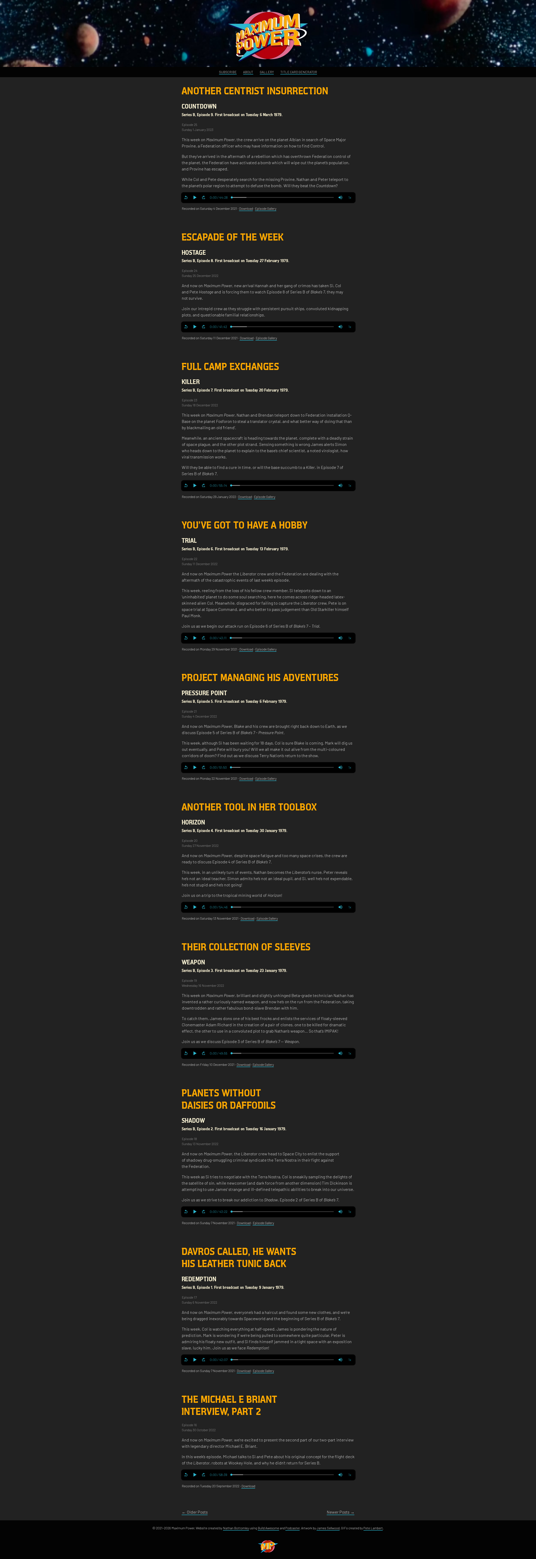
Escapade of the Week (233, 237)
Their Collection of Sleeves (246, 947)
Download (246, 208)
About (248, 72)
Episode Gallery (265, 208)
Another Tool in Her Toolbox (249, 807)
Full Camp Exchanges (230, 367)
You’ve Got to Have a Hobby (245, 525)
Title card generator (298, 72)
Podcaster (292, 1528)
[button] (186, 197)
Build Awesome (268, 1528)
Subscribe (228, 72)
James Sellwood (328, 1528)
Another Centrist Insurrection (255, 91)
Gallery (267, 72)
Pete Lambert (373, 1528)
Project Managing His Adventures (260, 678)
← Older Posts (195, 1511)
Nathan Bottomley (236, 1528)
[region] (268, 197)
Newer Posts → (340, 1511)
